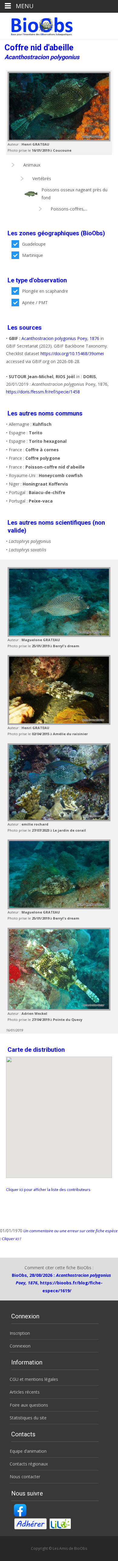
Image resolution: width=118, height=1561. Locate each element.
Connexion (20, 1346)
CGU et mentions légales (34, 1379)
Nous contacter (25, 1476)
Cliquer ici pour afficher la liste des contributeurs (48, 1189)
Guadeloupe (34, 244)
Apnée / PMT (35, 302)
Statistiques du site (28, 1418)
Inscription (20, 1333)
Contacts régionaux (29, 1464)
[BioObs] (37, 25)
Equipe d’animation (28, 1451)
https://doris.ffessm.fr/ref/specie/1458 (43, 392)
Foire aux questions (29, 1405)
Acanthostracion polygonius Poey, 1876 (60, 338)
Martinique (32, 255)
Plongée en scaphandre (45, 291)
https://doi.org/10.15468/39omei (72, 353)
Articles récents (25, 1392)
